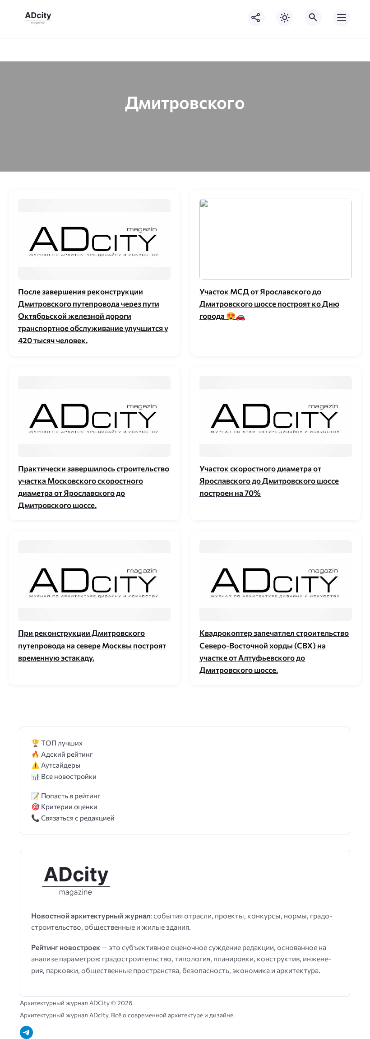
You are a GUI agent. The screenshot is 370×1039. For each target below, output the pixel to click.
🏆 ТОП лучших (57, 742)
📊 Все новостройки (64, 776)
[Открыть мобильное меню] (341, 17)
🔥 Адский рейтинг (62, 754)
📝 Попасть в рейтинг (66, 795)
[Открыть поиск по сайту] (313, 17)
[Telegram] (26, 1032)
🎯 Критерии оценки (64, 806)
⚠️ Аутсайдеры (55, 764)
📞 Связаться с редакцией (73, 817)
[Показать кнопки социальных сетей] (256, 17)
